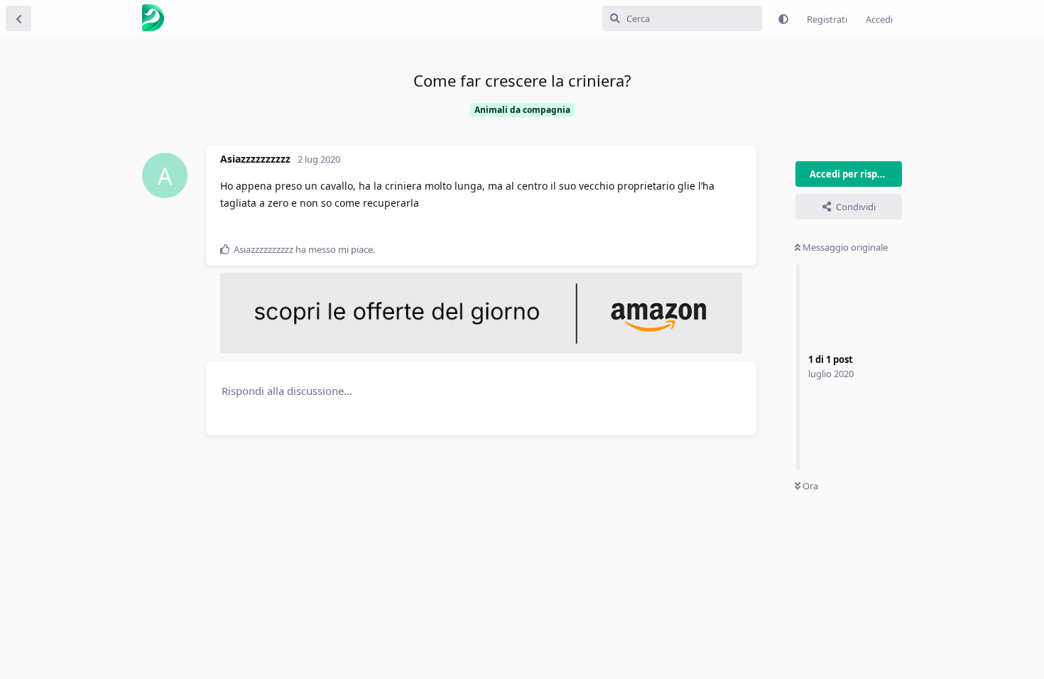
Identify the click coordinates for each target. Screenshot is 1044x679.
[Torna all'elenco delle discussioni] (18, 18)
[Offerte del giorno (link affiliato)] (481, 350)
